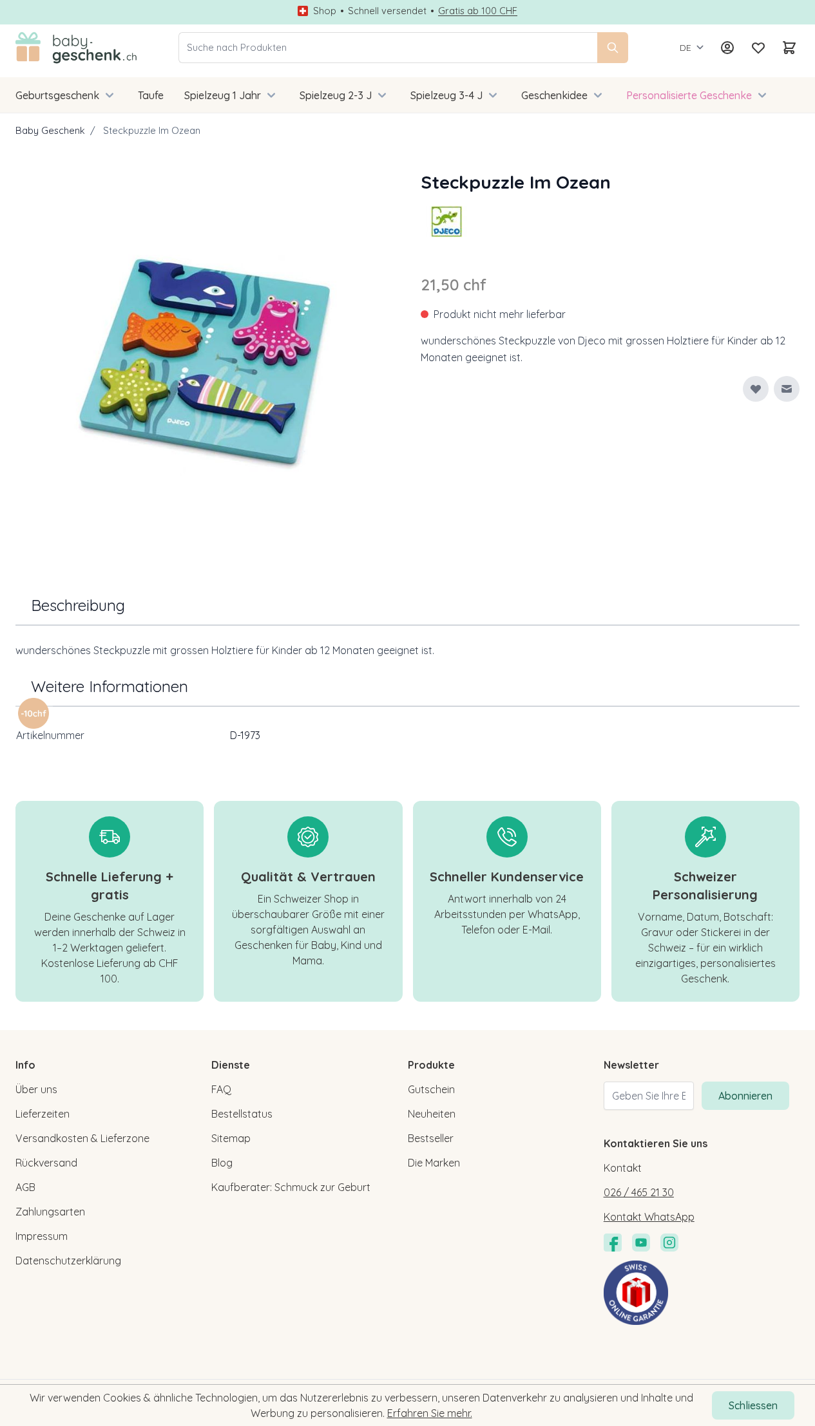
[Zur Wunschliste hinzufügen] (756, 389)
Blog (222, 1162)
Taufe (151, 95)
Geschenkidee (554, 95)
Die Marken (434, 1162)
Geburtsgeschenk (57, 95)
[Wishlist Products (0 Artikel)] (758, 47)
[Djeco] (446, 221)
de (685, 47)
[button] (446, 221)
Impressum (41, 1236)
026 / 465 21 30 (639, 1192)
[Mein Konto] (727, 47)
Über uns (36, 1089)
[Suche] (612, 47)
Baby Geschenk (50, 130)
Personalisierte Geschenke (689, 95)
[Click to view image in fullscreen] (205, 358)
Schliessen (753, 1405)
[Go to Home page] (76, 47)
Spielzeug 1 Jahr (222, 95)
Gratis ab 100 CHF (477, 11)
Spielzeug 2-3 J (336, 95)
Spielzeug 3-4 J (446, 95)
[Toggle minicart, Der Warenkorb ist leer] (789, 47)
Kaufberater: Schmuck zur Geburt (290, 1187)
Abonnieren (745, 1095)
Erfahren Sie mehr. (429, 1413)
